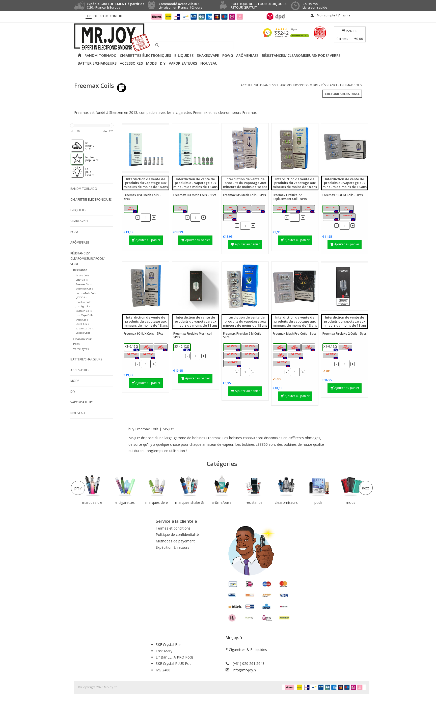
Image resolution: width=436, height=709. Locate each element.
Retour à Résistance (343, 94)
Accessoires (131, 63)
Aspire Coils (82, 275)
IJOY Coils (81, 297)
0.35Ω (259, 209)
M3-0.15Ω (330, 217)
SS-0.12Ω (295, 355)
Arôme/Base (247, 55)
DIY (163, 63)
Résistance (329, 85)
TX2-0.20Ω (250, 347)
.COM (113, 16)
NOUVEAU (208, 63)
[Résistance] (254, 486)
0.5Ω (309, 209)
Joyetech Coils (84, 310)
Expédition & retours (172, 547)
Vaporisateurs (183, 63)
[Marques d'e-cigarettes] (93, 486)
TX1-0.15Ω (232, 347)
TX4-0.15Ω (250, 355)
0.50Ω (181, 209)
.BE (120, 16)
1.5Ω (294, 209)
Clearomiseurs (82, 339)
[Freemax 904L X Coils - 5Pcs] (145, 286)
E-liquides (184, 55)
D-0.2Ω (294, 347)
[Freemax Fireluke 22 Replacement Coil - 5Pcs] (294, 148)
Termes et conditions (173, 528)
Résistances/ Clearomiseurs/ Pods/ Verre (301, 55)
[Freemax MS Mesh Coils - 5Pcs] (245, 148)
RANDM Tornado (101, 55)
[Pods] (318, 486)
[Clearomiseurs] (286, 486)
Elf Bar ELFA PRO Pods (175, 657)
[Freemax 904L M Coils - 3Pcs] (344, 148)
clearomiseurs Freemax (237, 112)
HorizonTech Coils (86, 293)
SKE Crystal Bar (168, 644)
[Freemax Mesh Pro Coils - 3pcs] (294, 286)
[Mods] (351, 486)
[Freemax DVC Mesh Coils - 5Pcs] (145, 148)
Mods (151, 63)
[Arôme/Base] (222, 486)
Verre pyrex (81, 349)
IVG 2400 (163, 670)
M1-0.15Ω (330, 209)
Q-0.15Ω (280, 355)
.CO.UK (103, 16)
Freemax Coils (351, 85)
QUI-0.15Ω (281, 363)
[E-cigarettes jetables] (125, 486)
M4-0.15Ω (347, 217)
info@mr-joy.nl (245, 670)
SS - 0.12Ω (181, 347)
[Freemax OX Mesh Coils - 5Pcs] (195, 148)
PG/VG (227, 55)
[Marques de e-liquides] (157, 486)
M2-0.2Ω (346, 209)
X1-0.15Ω (131, 347)
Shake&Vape (208, 55)
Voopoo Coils (83, 332)
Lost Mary (164, 650)
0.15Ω (231, 209)
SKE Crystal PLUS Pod (174, 663)
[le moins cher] (74, 146)
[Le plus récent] (74, 172)
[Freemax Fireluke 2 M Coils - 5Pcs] (245, 286)
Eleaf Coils (82, 279)
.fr (89, 16)
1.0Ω (131, 209)
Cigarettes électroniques (145, 55)
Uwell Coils (82, 324)
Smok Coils (82, 319)
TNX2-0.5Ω (232, 363)
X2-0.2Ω (146, 347)
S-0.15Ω (280, 347)
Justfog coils (83, 306)
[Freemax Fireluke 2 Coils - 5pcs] (344, 286)
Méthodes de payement (175, 541)
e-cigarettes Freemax (190, 112)
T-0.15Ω (308, 347)
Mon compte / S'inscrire (333, 15)
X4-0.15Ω (147, 355)
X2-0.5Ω (161, 347)
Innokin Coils (83, 302)
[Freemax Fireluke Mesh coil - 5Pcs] (195, 286)
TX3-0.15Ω (232, 355)
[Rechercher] (155, 45)
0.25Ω (245, 209)
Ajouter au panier (147, 240)
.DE (95, 16)
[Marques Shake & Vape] (189, 486)
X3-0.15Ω (131, 355)
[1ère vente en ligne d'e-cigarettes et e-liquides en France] (218, 37)
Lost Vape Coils (84, 315)
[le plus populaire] (74, 159)
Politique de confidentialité (177, 534)
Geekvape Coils (84, 288)
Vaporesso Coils (85, 328)
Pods (76, 344)
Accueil (247, 85)
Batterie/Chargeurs (97, 63)
